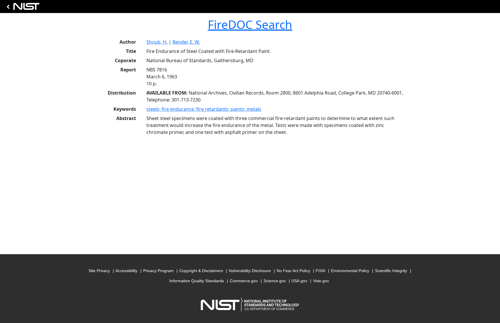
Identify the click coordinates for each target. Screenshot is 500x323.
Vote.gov (321, 280)
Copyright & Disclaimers (201, 270)
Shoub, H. (157, 42)
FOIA (320, 270)
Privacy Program (158, 270)
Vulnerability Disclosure (250, 270)
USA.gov (299, 280)
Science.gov (275, 280)
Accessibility (126, 270)
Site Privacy (99, 270)
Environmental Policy (350, 270)
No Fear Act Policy (293, 270)
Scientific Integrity (391, 270)
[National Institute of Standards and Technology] (22, 8)
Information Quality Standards (196, 280)
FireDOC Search (250, 24)
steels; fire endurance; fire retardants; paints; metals (203, 109)
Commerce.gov (244, 280)
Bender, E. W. (186, 42)
